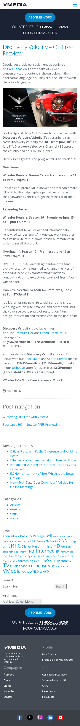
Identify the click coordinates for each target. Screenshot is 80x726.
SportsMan (33, 359)
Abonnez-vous (40, 17)
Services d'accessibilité (54, 680)
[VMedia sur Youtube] (60, 717)
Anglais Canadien (15, 69)
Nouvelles (9, 691)
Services (8, 696)
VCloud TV (63, 566)
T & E (36, 561)
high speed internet (18, 552)
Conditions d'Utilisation (54, 674)
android (8, 536)
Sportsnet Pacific (66, 556)
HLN (32, 551)
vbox (52, 566)
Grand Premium (51, 333)
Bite (54, 536)
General (15, 514)
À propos (9, 674)
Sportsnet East (35, 556)
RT (16, 556)
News (14, 518)
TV (6, 565)
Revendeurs (48, 691)
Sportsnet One (50, 556)
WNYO (44, 572)
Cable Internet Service (14, 541)
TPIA (69, 561)
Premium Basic (67, 552)
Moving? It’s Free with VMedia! (26, 417)
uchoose (39, 566)
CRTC (14, 545)
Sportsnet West (10, 561)
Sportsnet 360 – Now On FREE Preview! (31, 425)
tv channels (20, 565)
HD (56, 546)
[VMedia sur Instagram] (40, 718)
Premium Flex (24, 333)
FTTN (44, 547)
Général (15, 509)
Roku (11, 556)
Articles (15, 505)
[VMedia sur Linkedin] (50, 717)
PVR (5, 556)
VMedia (12, 570)
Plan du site (48, 696)
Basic (17, 536)
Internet (45, 551)
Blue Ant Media (64, 536)
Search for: (10, 586)
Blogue (7, 685)
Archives (9, 602)
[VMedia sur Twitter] (30, 717)
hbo (49, 546)
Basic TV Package (32, 536)
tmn (64, 561)
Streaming (25, 561)
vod (23, 572)
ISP (57, 551)
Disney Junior (31, 546)
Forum (7, 680)
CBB (28, 541)
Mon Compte (49, 654)
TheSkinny (50, 560)
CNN (63, 540)
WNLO (34, 572)
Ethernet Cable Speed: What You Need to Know (43, 460)
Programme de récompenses (57, 659)
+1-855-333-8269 (53, 27)
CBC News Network (44, 541)
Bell (48, 535)
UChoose (18, 368)
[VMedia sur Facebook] (20, 717)
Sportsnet (22, 556)
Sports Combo (57, 359)
